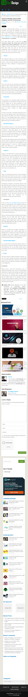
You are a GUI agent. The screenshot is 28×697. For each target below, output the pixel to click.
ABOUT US (23, 687)
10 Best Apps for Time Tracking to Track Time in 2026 (16, 538)
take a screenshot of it (7, 37)
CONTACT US (6, 687)
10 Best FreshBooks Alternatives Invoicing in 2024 (16, 595)
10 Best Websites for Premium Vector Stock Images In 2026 (15, 544)
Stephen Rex (7, 644)
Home (4, 14)
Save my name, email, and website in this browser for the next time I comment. (14, 436)
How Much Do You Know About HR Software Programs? (13, 652)
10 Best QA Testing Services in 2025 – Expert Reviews (16, 576)
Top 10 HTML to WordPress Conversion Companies (13, 638)
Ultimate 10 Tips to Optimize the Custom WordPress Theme (16, 563)
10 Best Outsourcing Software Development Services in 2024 (15, 588)
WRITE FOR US (15, 687)
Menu (26, 1)
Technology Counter (9, 651)
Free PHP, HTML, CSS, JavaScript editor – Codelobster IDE (16, 508)
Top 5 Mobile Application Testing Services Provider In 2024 (16, 514)
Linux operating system (14, 202)
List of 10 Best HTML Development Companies (12, 641)
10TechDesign (10, 693)
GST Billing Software (13, 391)
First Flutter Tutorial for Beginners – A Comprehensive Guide (13, 631)
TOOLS (8, 14)
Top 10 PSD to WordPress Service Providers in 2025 (16, 557)
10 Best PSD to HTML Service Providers (15, 569)
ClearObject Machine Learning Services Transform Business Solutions (15, 528)
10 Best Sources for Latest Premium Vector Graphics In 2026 (16, 582)
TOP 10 (12, 14)
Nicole (4, 22)
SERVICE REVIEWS (14, 689)
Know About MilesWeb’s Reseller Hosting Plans (16, 520)
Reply (15, 393)
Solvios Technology (8, 637)
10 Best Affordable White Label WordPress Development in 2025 (16, 550)
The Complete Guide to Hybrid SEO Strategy (14, 618)
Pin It (21, 26)
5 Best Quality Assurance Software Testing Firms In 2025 (16, 501)
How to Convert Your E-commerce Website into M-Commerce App (14, 648)
